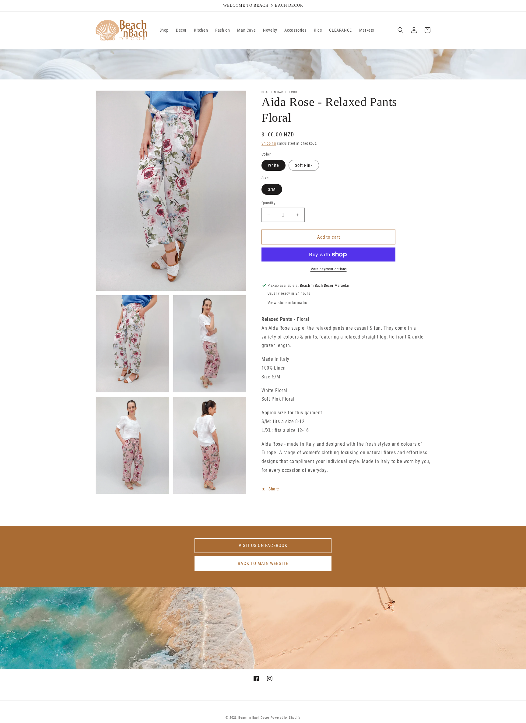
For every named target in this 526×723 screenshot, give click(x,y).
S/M (272, 189)
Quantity (268, 203)
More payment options (328, 269)
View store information (289, 302)
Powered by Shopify (286, 718)
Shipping (268, 143)
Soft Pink (304, 165)
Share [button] (273, 488)
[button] (400, 30)
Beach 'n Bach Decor (253, 718)
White (273, 165)
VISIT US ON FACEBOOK (263, 545)
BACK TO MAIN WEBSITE (263, 563)
